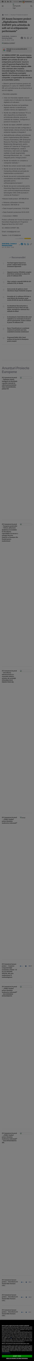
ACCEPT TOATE (17, 1356)
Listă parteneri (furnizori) (6, 1352)
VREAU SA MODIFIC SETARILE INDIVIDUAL (17, 1358)
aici (11, 1337)
